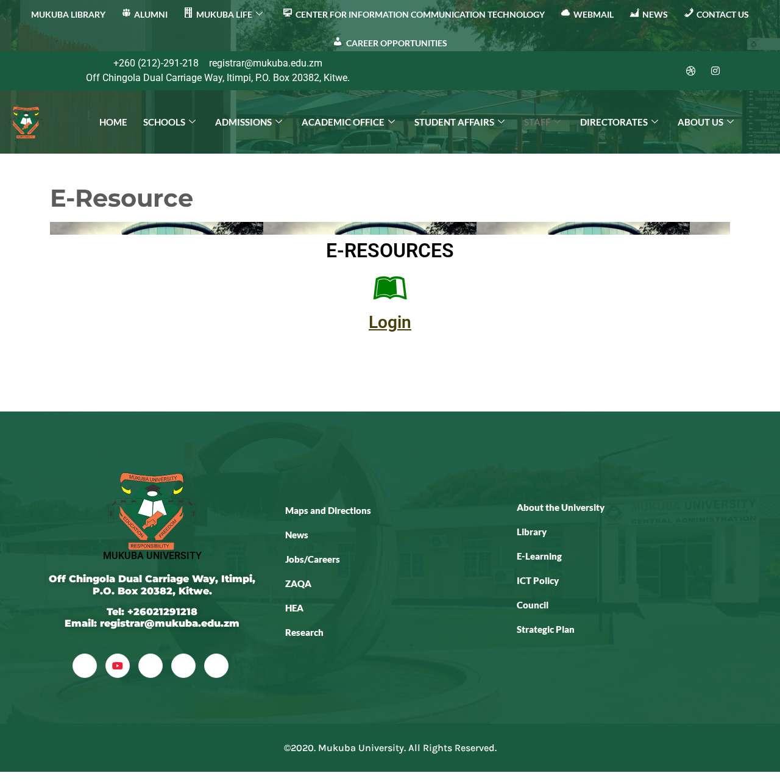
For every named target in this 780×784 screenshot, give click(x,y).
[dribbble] (183, 666)
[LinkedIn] (667, 71)
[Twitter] (642, 71)
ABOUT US (700, 121)
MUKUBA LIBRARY (68, 14)
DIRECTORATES (614, 121)
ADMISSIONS (243, 121)
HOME (113, 121)
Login (390, 322)
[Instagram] (715, 71)
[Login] (390, 288)
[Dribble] (691, 71)
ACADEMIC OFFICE (343, 121)
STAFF (537, 121)
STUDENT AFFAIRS (454, 121)
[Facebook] (618, 71)
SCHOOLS (164, 121)
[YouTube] (117, 666)
